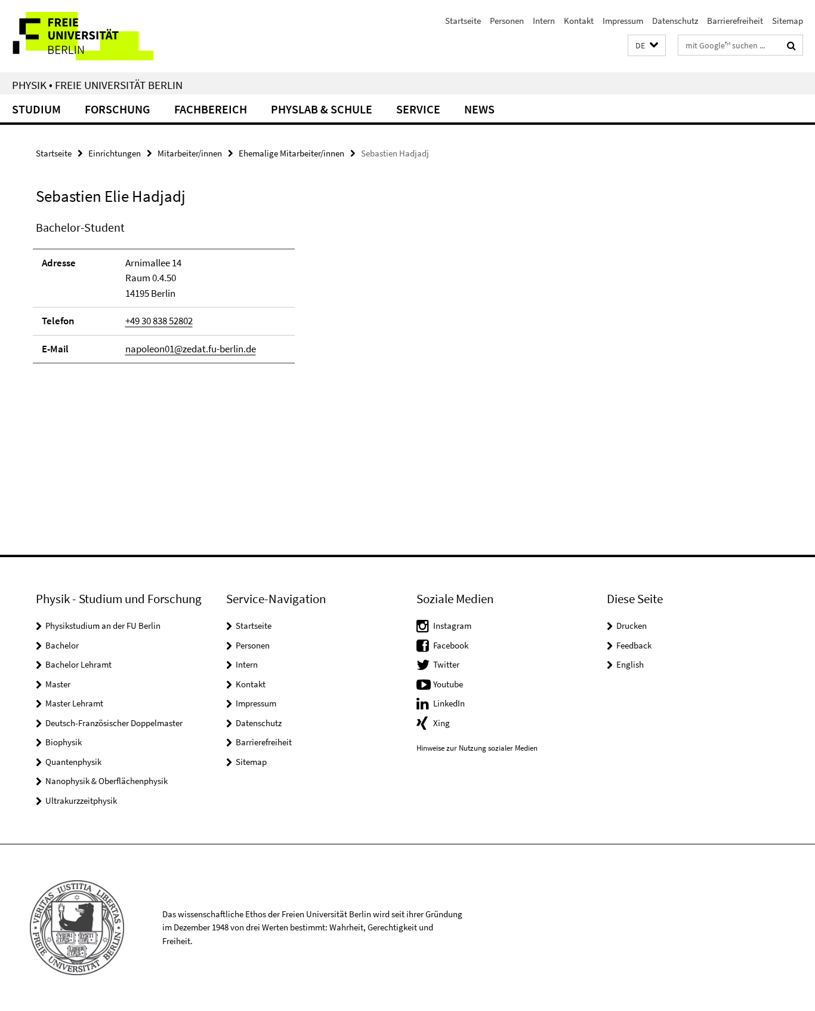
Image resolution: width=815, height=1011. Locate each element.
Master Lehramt (74, 703)
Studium (36, 109)
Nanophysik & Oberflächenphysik (106, 780)
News (479, 109)
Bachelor (62, 645)
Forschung (117, 109)
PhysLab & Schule (321, 109)
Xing (441, 723)
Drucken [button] (631, 625)
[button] (647, 46)
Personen (507, 20)
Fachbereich (210, 109)
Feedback (634, 645)
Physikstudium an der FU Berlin (102, 625)
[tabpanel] (249, 297)
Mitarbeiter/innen (190, 153)
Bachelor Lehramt (78, 664)
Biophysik (63, 742)
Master (57, 684)
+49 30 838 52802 (159, 320)
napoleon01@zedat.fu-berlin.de (190, 348)
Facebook (450, 645)
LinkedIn (449, 703)
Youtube (448, 684)
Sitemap (787, 20)
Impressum (623, 20)
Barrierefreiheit (735, 20)
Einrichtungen (114, 153)
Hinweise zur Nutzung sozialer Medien (477, 748)
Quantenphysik (73, 761)
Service (418, 109)
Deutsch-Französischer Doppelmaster (114, 723)
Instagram (452, 625)
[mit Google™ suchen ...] (791, 45)
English (630, 664)
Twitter (446, 664)
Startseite (463, 20)
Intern (544, 20)
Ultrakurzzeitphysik (81, 800)
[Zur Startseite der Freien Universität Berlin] (100, 36)
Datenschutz (675, 20)
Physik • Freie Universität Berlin (97, 85)
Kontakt (579, 20)
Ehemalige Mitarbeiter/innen (291, 153)
